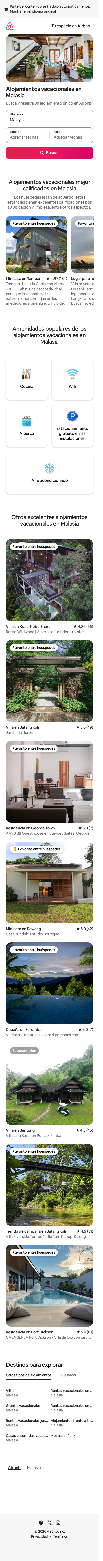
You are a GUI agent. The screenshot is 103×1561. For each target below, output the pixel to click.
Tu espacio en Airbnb (71, 26)
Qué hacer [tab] (68, 1375)
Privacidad (39, 1536)
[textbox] (28, 137)
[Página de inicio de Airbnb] (10, 26)
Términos (60, 1536)
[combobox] (49, 120)
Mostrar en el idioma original (33, 11)
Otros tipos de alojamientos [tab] (29, 1375)
